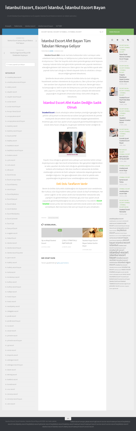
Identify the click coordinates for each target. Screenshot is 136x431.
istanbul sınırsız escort (115, 267)
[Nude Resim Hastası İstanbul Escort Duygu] (113, 48)
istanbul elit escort (116, 250)
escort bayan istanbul (119, 241)
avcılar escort (11, 102)
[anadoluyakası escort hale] (113, 192)
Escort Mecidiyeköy (13, 214)
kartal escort (11, 272)
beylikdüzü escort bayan (15, 150)
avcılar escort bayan (13, 107)
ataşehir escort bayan (14, 97)
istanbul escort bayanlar (15, 253)
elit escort (10, 170)
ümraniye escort (12, 394)
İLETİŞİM (59, 26)
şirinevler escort (12, 336)
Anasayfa (8, 26)
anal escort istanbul (115, 223)
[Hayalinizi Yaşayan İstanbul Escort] (113, 112)
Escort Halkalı (11, 204)
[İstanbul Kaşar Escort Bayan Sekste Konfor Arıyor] (92, 233)
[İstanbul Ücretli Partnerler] (113, 203)
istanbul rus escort (121, 265)
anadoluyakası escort (14, 77)
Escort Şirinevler (12, 219)
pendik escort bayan (13, 321)
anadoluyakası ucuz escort (115, 221)
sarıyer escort (11, 331)
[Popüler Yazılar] (117, 40)
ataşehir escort (12, 92)
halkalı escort (75, 421)
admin (51, 51)
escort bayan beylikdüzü (116, 240)
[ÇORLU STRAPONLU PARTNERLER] (72, 233)
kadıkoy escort (117, 269)
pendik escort (11, 316)
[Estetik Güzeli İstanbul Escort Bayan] (113, 132)
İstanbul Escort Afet (53, 217)
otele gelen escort (119, 272)
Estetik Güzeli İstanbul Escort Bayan (124, 140)
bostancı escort (12, 155)
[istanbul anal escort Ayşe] (113, 169)
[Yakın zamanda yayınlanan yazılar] (112, 40)
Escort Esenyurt (12, 199)
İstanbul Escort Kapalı (124, 279)
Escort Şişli (10, 223)
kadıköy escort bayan (14, 267)
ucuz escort (11, 389)
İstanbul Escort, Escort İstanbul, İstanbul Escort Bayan (55, 7)
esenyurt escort (116, 421)
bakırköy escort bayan (14, 131)
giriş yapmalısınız (63, 263)
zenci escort (11, 404)
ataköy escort (11, 87)
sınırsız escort (11, 350)
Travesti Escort (125, 276)
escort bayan (46, 32)
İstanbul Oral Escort (115, 281)
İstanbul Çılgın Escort (124, 283)
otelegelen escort (12, 311)
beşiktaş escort (12, 141)
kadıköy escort (12, 262)
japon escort (11, 258)
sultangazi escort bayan (15, 365)
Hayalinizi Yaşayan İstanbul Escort (124, 120)
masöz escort (11, 301)
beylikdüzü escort (13, 146)
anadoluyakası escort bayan (16, 82)
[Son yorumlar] (122, 40)
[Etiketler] (128, 40)
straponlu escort (12, 355)
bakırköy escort (12, 126)
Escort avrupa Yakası (14, 180)
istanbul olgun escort (119, 263)
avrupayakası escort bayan (16, 121)
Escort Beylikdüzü (13, 194)
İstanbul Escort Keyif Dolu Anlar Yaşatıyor (124, 100)
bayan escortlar (113, 230)
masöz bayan (11, 297)
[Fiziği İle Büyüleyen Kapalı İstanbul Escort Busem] (113, 69)
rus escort (10, 326)
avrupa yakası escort (87, 421)
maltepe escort (12, 292)
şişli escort (10, 345)
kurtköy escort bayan (14, 287)
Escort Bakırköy (12, 185)
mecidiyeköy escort (13, 306)
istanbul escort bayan (45, 26)
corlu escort (11, 165)
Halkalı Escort (11, 238)
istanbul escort (30, 26)
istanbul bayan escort (120, 248)
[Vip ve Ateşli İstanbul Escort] (51, 233)
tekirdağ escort (12, 375)
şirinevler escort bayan (14, 340)
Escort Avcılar (11, 175)
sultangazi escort (12, 360)
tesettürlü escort (12, 379)
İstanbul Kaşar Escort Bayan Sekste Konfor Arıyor (90, 243)
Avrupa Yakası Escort (14, 111)
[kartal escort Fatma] (113, 180)
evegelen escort (12, 233)
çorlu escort (11, 160)
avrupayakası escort (13, 116)
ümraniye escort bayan (14, 399)
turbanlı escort (113, 279)
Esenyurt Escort (12, 228)
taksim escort (11, 370)
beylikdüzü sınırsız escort (115, 235)
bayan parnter (11, 136)
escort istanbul (60, 32)
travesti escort (11, 384)
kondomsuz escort (13, 277)
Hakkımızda (18, 26)
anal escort (125, 221)
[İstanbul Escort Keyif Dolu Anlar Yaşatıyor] (113, 91)
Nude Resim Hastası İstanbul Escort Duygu (124, 56)
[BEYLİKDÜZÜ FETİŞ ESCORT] (113, 155)
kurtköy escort (12, 282)
